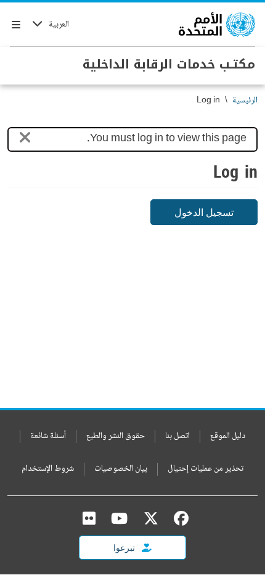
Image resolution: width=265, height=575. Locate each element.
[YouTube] (119, 518)
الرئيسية (245, 100)
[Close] (24, 139)
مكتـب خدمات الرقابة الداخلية (169, 64)
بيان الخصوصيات (120, 469)
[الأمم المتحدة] (217, 24)
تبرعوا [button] (125, 547)
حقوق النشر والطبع (115, 436)
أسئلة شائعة (48, 436)
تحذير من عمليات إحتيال (205, 469)
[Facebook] (178, 518)
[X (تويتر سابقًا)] (151, 518)
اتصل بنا (177, 436)
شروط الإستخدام (48, 469)
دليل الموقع (227, 436)
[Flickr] (89, 518)
